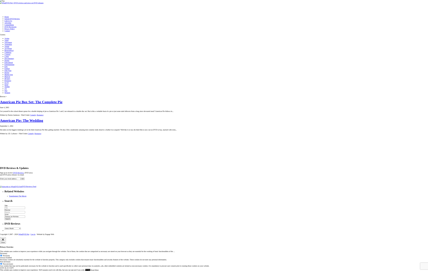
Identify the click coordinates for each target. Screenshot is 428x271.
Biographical (8, 50)
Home (6, 17)
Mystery (7, 79)
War (5, 91)
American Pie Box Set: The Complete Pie (31, 102)
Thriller (7, 87)
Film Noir (7, 71)
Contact (7, 31)
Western (7, 93)
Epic (6, 67)
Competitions (9, 25)
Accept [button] (87, 270)
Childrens (7, 52)
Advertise (7, 23)
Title (6, 206)
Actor (6, 214)
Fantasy (7, 69)
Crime (6, 57)
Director (7, 210)
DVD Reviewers (10, 27)
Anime (6, 46)
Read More (95, 270)
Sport (6, 85)
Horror (6, 73)
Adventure (8, 42)
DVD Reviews (18, 173)
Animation (8, 44)
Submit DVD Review (12, 19)
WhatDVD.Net (23, 234)
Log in (33, 234)
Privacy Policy (9, 29)
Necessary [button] (3, 253)
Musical (7, 77)
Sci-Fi (6, 83)
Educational (8, 63)
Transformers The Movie (17, 196)
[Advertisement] (40, 9)
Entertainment (9, 65)
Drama (6, 61)
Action (6, 38)
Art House (8, 48)
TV (5, 89)
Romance (7, 81)
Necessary (6, 256)
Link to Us (8, 21)
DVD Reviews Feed (29, 186)
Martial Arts (8, 75)
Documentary (9, 59)
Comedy (7, 54)
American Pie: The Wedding (21, 120)
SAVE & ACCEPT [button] (7, 268)
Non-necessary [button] (5, 262)
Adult (6, 40)
